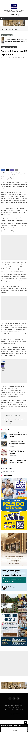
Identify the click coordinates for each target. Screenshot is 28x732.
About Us (9, 703)
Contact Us (11, 707)
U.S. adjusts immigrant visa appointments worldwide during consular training (17, 443)
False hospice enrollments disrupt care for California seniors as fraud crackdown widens (18, 434)
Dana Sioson (5, 57)
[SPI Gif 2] (14, 25)
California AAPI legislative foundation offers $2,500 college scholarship (17, 451)
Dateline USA (5, 47)
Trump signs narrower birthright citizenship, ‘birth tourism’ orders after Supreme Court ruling (17, 460)
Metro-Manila (13, 47)
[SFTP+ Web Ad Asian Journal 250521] (14, 590)
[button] (3, 370)
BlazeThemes (14, 714)
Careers (18, 707)
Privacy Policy (19, 709)
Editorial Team (19, 705)
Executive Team (9, 705)
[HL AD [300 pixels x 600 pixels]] (14, 530)
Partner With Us (17, 703)
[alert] (14, 472)
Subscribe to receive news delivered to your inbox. (14, 725)
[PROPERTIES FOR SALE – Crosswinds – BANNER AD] (14, 645)
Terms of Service (9, 709)
